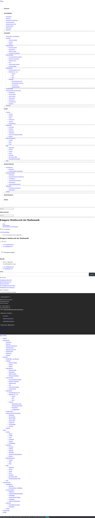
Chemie (10, 471)
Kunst (10, 463)
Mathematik (11, 467)
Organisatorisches (6, 482)
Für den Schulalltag (10, 489)
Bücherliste (11, 486)
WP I (13, 398)
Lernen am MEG (9, 377)
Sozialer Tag (11, 422)
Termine (7, 508)
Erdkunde (11, 448)
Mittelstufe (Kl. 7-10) (13, 394)
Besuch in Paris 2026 (4, 283)
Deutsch (10, 433)
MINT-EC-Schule (12, 373)
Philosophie (11, 452)
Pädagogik (11, 450)
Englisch (11, 435)
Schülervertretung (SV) (11, 349)
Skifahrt (10, 366)
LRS (10, 385)
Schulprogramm (9, 411)
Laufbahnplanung (15, 409)
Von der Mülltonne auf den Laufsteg (7, 285)
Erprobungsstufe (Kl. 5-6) (14, 392)
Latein (10, 437)
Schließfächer (12, 495)
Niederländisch (12, 443)
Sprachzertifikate (12, 388)
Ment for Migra (12, 418)
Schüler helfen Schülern (14, 387)
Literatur (11, 460)
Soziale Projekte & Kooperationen (13, 413)
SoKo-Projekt (12, 420)
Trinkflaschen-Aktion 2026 (5, 280)
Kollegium (8, 344)
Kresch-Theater (12, 416)
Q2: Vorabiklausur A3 (8, 246)
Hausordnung (11, 506)
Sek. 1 (14, 264)
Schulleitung (8, 342)
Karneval (11, 364)
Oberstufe (11, 402)
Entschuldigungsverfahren (14, 504)
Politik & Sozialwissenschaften (15, 454)
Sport (7, 480)
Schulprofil (5, 357)
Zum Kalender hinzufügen (8, 252)
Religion (10, 456)
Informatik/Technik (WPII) (14, 478)
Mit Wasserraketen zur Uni (5, 281)
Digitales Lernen (12, 383)
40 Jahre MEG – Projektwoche (12, 358)
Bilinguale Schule (12, 370)
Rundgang (8, 428)
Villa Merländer (12, 424)
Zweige (13, 396)
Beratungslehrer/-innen (16, 403)
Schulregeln (8, 503)
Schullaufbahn (9, 390)
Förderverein (8, 353)
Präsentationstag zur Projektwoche (7, 287)
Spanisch (11, 441)
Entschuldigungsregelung (17, 405)
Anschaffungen (9, 484)
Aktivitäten (8, 360)
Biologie (10, 469)
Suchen (1, 271)
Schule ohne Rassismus (14, 375)
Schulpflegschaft (9, 351)
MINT (7, 465)
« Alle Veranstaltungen (4, 232)
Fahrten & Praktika (13, 362)
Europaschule (12, 372)
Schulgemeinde (6, 340)
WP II (13, 400)
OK (47, 517)
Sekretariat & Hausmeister (11, 345)
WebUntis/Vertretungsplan (14, 501)
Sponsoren (8, 355)
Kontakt (4, 512)
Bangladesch (11, 415)
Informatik (11, 474)
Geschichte (11, 446)
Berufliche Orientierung (14, 381)
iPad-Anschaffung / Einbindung (15, 488)
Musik (10, 461)
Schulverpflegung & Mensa (14, 497)
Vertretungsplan (6, 510)
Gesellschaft (8, 445)
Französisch (11, 439)
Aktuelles (5, 338)
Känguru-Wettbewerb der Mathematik (10, 226)
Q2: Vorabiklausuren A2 (8, 244)
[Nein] (48, 517)
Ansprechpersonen (10, 347)
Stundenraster (12, 499)
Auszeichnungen (9, 368)
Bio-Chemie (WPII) (13, 476)
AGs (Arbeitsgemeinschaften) (15, 379)
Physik (10, 473)
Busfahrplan (11, 491)
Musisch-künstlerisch (10, 458)
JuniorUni (11, 426)
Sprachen (8, 431)
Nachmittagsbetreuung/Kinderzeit (16, 493)
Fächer (4, 430)
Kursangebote (15, 407)
